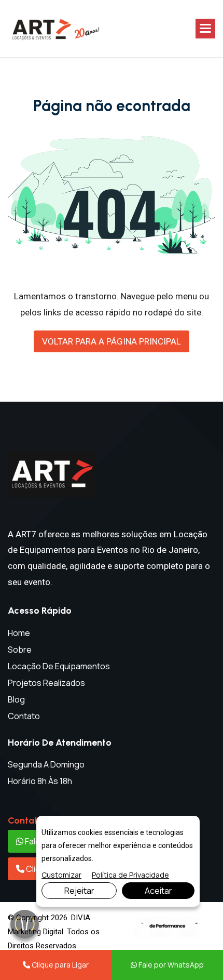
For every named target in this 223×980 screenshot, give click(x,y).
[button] (205, 28)
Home (19, 633)
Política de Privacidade (130, 875)
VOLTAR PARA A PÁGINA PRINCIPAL (111, 341)
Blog (16, 699)
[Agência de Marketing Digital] (167, 927)
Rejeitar (79, 890)
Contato (24, 716)
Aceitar (158, 890)
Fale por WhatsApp (170, 965)
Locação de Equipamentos (59, 666)
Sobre (20, 649)
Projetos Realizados (46, 682)
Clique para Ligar (59, 965)
